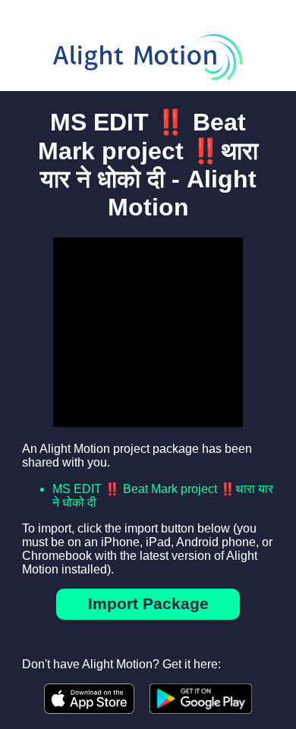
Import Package (148, 603)
